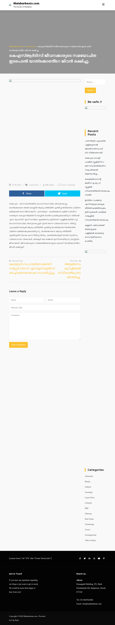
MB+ (87, 508)
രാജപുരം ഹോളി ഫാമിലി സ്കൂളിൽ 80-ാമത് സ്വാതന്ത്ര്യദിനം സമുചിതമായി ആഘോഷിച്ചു (95, 166)
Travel (87, 530)
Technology (89, 524)
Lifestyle (88, 503)
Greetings (88, 492)
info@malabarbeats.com (92, 604)
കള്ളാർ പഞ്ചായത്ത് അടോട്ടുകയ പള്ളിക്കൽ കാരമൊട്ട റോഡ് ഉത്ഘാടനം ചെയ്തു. (94, 233)
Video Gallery (90, 540)
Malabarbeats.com (26, 3)
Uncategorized (90, 535)
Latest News (34, 185)
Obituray (88, 514)
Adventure (89, 476)
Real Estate (89, 519)
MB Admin (49, 185)
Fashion (88, 487)
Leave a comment (68, 185)
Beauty (87, 482)
